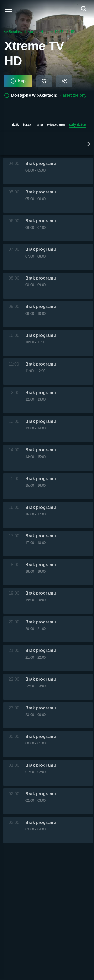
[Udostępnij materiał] (64, 81)
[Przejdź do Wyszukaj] (83, 9)
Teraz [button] (27, 125)
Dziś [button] (15, 125)
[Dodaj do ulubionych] (44, 81)
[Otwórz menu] (8, 9)
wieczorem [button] (56, 125)
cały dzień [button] (77, 125)
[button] (88, 143)
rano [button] (39, 125)
